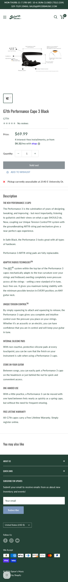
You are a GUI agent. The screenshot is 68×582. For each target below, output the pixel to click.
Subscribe (13, 510)
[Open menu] (4, 17)
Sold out (34, 165)
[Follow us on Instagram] (11, 540)
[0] (62, 17)
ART (10, 268)
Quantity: (8, 153)
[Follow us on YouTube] (17, 540)
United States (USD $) (15, 525)
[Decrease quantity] (18, 153)
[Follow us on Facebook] (5, 540)
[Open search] (55, 17)
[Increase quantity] (35, 153)
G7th (6, 118)
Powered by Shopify (12, 575)
